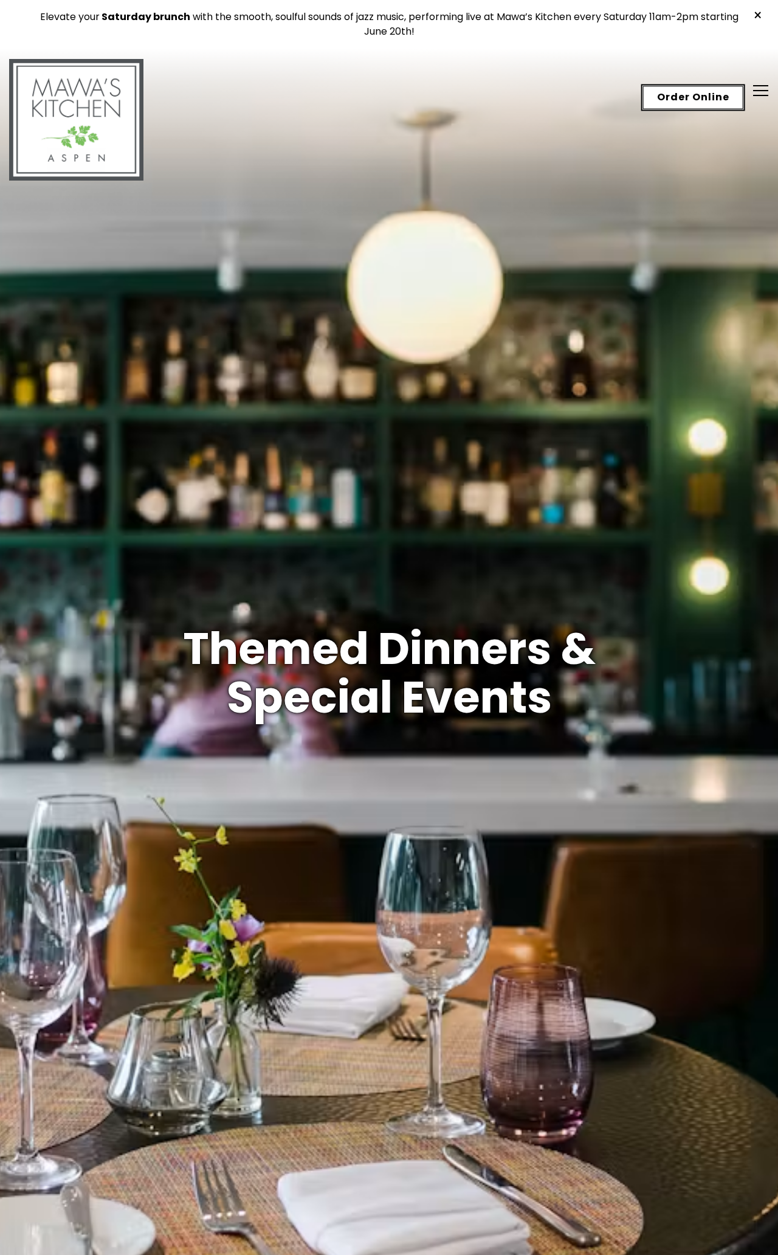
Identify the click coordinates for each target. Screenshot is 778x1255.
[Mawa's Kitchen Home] (76, 119)
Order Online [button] (693, 98)
